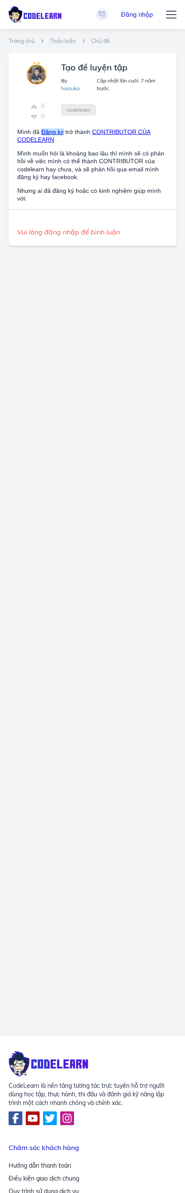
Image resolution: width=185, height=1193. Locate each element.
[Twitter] (50, 1118)
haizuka (70, 88)
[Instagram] (67, 1118)
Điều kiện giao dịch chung (44, 1178)
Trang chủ (22, 41)
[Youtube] (33, 1118)
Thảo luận (63, 41)
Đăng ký (52, 131)
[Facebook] (15, 1118)
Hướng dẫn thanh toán (40, 1165)
